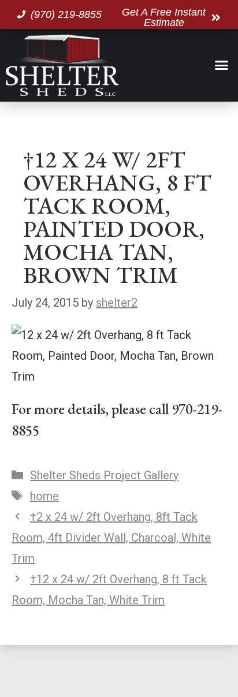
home (44, 496)
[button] (222, 65)
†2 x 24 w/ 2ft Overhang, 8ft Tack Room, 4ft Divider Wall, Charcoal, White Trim (111, 537)
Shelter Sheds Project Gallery (104, 475)
